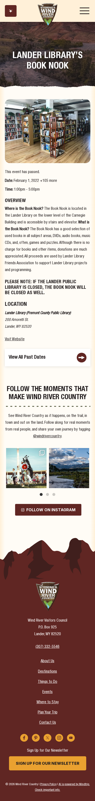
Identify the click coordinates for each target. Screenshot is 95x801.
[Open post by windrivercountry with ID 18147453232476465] (26, 468)
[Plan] (11, 11)
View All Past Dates (27, 357)
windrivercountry (26, 452)
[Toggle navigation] (84, 11)
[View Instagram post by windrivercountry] (42, 483)
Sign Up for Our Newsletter (47, 763)
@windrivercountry (47, 437)
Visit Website (15, 340)
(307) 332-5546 (47, 647)
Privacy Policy (48, 784)
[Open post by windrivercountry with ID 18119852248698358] (69, 468)
